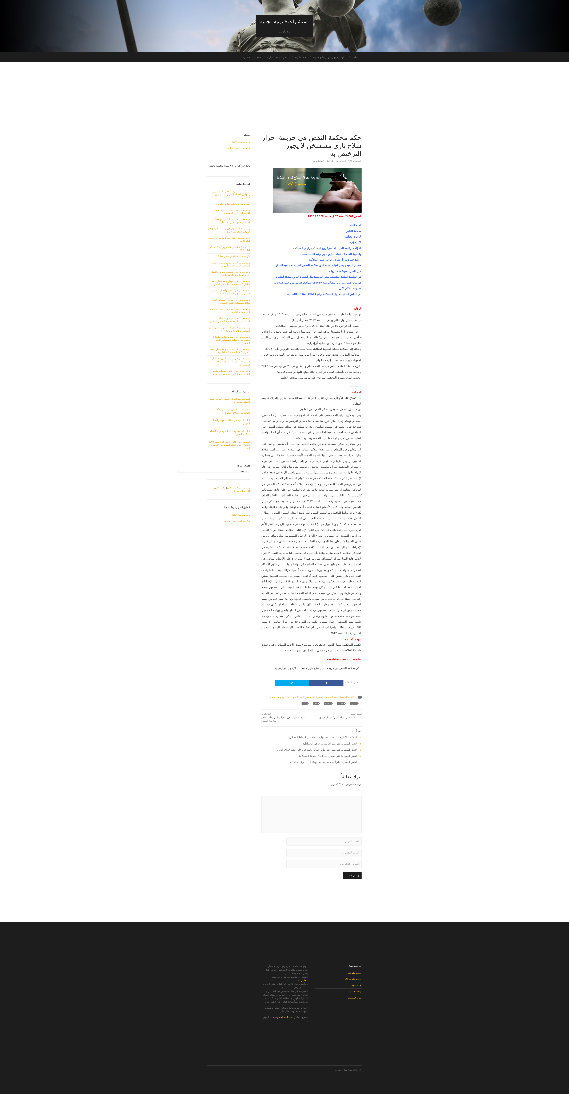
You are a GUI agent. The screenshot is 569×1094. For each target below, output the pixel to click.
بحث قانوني (356, 985)
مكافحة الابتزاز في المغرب (237, 521)
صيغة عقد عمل (354, 973)
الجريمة (340, 703)
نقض (304, 703)
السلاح (327, 703)
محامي (355, 57)
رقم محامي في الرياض (238, 148)
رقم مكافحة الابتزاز (278, 57)
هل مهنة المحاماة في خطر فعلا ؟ (234, 256)
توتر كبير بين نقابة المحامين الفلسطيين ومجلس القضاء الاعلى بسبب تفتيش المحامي (231, 194)
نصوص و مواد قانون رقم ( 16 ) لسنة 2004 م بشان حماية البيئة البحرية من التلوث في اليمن (229, 445)
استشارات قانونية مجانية (284, 21)
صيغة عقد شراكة (353, 979)
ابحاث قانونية (301, 57)
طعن (315, 703)
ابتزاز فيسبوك (355, 997)
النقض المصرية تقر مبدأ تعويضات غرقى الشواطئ (330, 743)
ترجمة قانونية (355, 991)
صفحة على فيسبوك (252, 57)
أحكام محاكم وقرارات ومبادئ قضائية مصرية (336, 697)
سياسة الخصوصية (282, 1017)
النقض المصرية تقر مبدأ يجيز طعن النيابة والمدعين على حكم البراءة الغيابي (316, 749)
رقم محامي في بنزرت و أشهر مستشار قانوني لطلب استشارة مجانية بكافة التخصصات (231, 361)
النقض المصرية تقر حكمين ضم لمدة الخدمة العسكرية (328, 755)
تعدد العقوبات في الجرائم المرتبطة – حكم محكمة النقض (283, 717)
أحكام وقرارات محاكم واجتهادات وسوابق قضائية (292, 697)
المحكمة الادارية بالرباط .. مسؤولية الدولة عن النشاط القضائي (323, 737)
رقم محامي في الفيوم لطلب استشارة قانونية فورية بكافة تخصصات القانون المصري (231, 340)
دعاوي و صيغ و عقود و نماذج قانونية (329, 57)
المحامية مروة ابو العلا (336, 161)
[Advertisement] (284, 98)
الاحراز (353, 703)
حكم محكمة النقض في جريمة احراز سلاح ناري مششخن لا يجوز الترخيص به (312, 145)
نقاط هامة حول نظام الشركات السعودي (340, 716)
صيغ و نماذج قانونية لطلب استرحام (233, 204)
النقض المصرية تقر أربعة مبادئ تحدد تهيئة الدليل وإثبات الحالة (323, 762)
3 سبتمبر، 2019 (355, 161)
